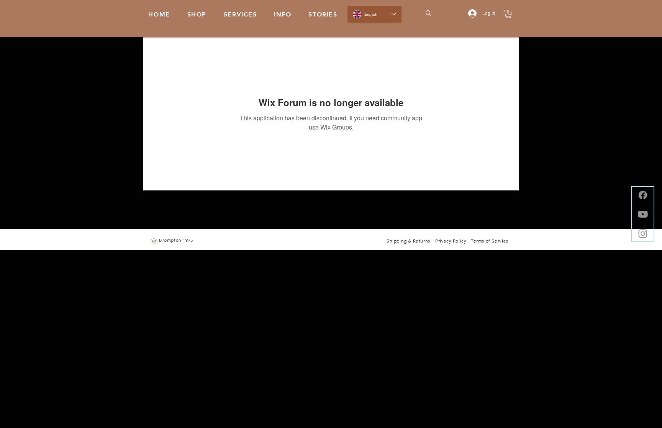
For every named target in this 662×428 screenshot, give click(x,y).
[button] (283, 15)
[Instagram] (643, 233)
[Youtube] (643, 214)
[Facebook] (643, 195)
